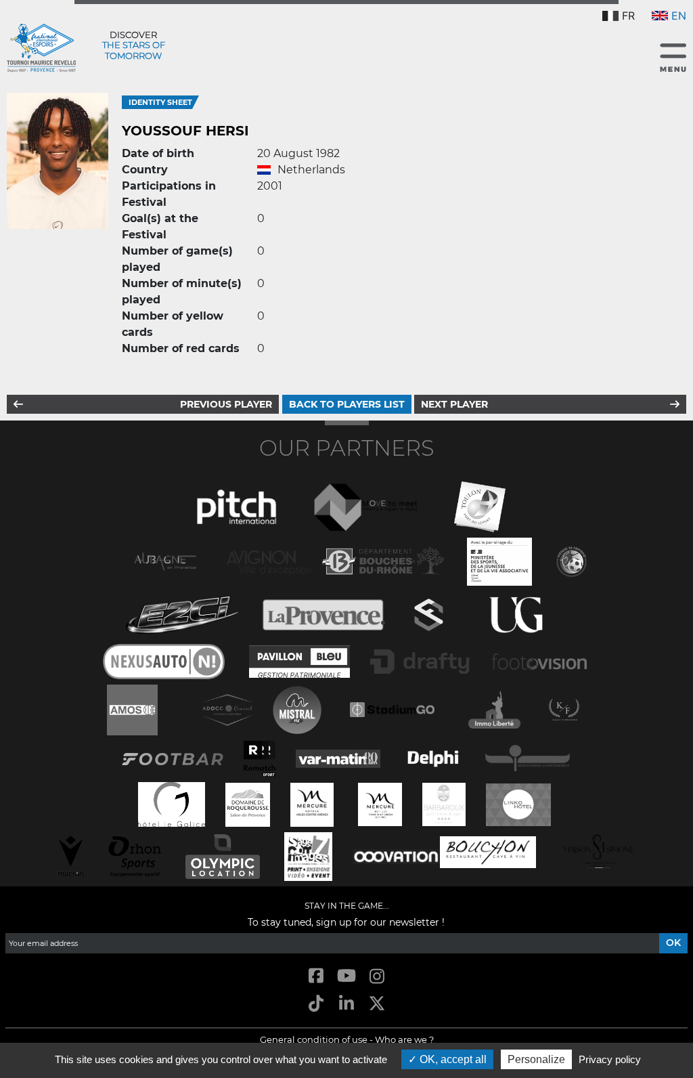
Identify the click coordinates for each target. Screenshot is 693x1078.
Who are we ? (404, 1039)
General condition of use (313, 1039)
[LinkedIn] (346, 1004)
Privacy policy (610, 1059)
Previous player (226, 404)
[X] (377, 1004)
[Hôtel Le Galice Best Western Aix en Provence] (172, 803)
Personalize (536, 1059)
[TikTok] (315, 1004)
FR (628, 15)
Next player (454, 404)
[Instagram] (377, 977)
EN (678, 15)
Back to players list (347, 404)
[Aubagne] (165, 560)
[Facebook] (315, 977)
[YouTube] (346, 977)
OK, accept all (452, 1059)
